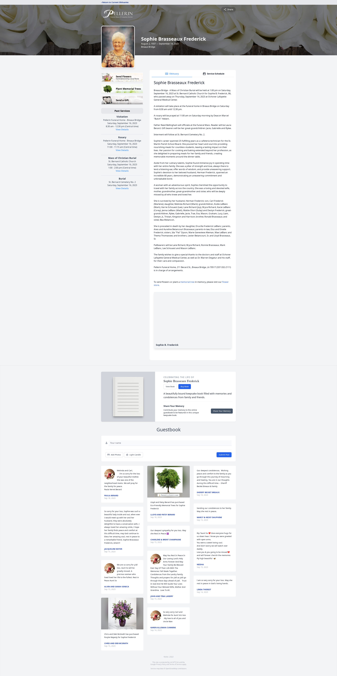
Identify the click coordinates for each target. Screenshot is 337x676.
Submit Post (224, 454)
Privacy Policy (161, 664)
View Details (122, 129)
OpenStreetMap (171, 668)
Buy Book (185, 386)
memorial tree (187, 281)
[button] (122, 613)
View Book (170, 386)
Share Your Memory (222, 411)
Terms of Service (176, 664)
